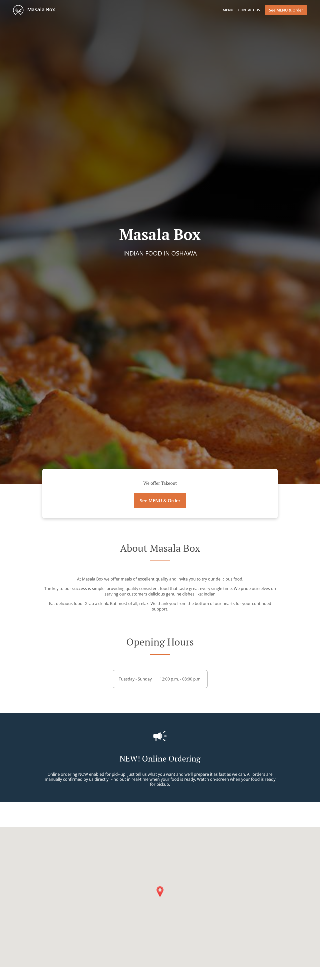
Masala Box (40, 9)
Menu (228, 10)
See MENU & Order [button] (286, 10)
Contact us (249, 10)
